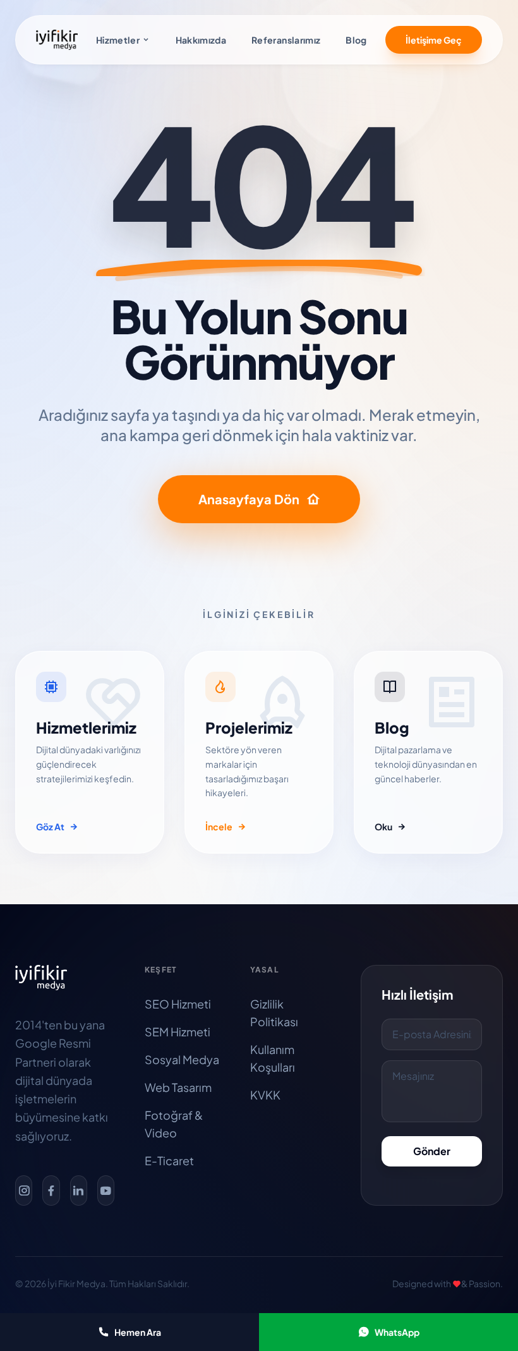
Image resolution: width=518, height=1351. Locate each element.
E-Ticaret (169, 1160)
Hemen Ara (137, 1332)
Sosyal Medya (182, 1059)
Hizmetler (118, 39)
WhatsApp (397, 1332)
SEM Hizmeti (177, 1031)
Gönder (431, 1151)
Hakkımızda (201, 39)
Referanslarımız (285, 39)
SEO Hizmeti (178, 1004)
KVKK (265, 1094)
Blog (356, 39)
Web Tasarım (178, 1087)
